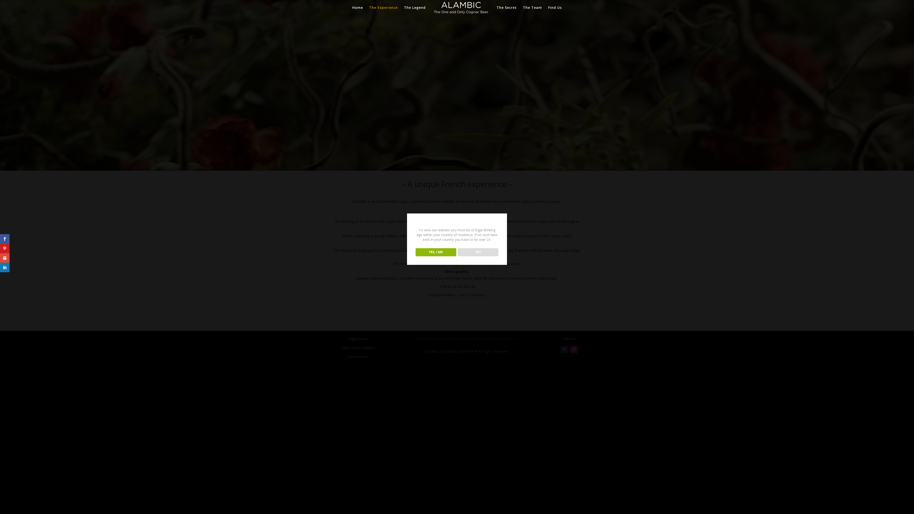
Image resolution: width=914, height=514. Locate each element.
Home (357, 8)
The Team (532, 8)
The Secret (507, 8)
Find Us (555, 8)
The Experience (383, 8)
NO (478, 252)
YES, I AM (436, 252)
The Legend (415, 8)
